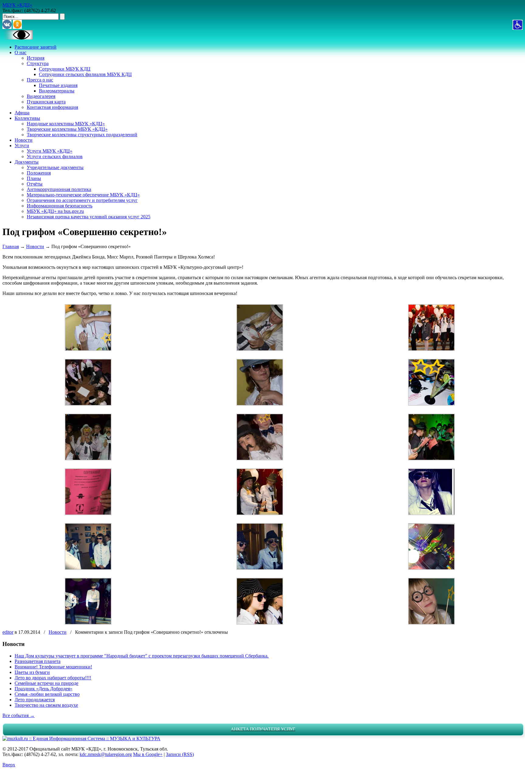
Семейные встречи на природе (46, 683)
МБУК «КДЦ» (17, 5)
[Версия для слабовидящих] (17, 37)
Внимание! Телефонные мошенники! (53, 666)
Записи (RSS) (180, 754)
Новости (35, 246)
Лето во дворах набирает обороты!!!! (53, 677)
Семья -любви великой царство (47, 694)
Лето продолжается (35, 699)
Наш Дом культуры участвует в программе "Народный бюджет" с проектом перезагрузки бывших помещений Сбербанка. (142, 655)
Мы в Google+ (148, 754)
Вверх (8, 764)
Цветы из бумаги (32, 672)
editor (7, 632)
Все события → (18, 715)
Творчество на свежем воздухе (46, 705)
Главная (10, 246)
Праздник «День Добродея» (43, 688)
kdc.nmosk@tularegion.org (106, 754)
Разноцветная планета (37, 661)
